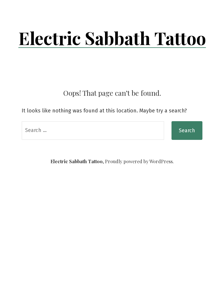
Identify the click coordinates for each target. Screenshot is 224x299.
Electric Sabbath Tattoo (112, 37)
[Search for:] (93, 130)
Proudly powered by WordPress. (139, 161)
